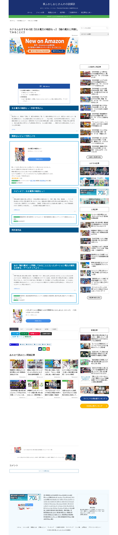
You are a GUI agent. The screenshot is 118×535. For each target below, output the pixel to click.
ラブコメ (55, 508)
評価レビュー (42, 527)
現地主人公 (51, 514)
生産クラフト (58, 514)
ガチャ (62, 499)
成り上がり (53, 512)
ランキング (61, 508)
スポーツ (58, 501)
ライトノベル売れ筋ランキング (94, 398)
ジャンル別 (26, 527)
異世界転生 (43, 180)
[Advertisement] (44, 69)
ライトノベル (48, 508)
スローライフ (65, 501)
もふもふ (60, 497)
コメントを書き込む (44, 471)
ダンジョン (53, 503)
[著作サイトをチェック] (40, 349)
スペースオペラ (52, 501)
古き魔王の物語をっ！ (35, 148)
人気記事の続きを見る (94, 297)
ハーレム (60, 506)
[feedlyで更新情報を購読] (44, 349)
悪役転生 (47, 512)
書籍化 (23, 344)
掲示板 (58, 512)
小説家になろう (17, 209)
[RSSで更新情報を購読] (48, 349)
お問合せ (84, 527)
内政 (57, 510)
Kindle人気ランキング (94, 406)
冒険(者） (61, 510)
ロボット (66, 508)
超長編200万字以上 (66, 516)
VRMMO (48, 495)
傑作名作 (52, 510)
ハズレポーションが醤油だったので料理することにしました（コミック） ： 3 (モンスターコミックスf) (51, 311)
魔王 (31, 180)
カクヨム (13, 129)
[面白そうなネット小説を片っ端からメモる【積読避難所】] (101, 390)
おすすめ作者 (54, 495)
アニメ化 (65, 497)
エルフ (70, 497)
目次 (44, 86)
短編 (46, 516)
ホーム (19, 527)
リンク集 (77, 527)
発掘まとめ (34, 527)
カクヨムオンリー (55, 499)
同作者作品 (24, 97)
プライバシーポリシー (95, 527)
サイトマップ (69, 527)
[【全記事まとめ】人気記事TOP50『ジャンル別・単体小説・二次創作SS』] (87, 390)
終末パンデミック (53, 516)
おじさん (92, 507)
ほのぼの (64, 495)
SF (44, 495)
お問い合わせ (83, 514)
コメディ (70, 499)
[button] (107, 28)
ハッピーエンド (53, 506)
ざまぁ (60, 495)
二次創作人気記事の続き (94, 157)
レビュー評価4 (14, 344)
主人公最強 (38, 344)
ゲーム (66, 499)
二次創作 (47, 510)
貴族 (59, 516)
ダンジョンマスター (61, 503)
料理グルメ (64, 512)
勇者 (34, 180)
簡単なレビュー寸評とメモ (29, 92)
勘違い (68, 510)
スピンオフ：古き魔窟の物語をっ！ (32, 94)
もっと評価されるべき (51, 497)
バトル (64, 506)
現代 (46, 514)
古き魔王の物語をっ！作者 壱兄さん (30, 90)
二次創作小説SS (60, 527)
